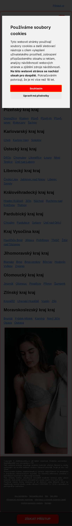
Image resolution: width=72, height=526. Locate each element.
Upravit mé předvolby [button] (36, 95)
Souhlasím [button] (36, 88)
